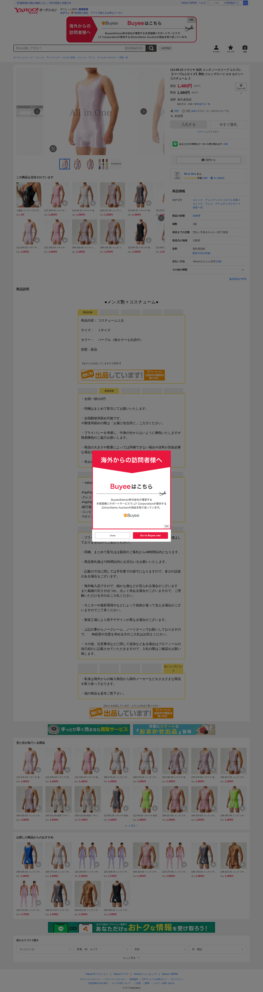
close (113, 535)
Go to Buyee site (150, 535)
